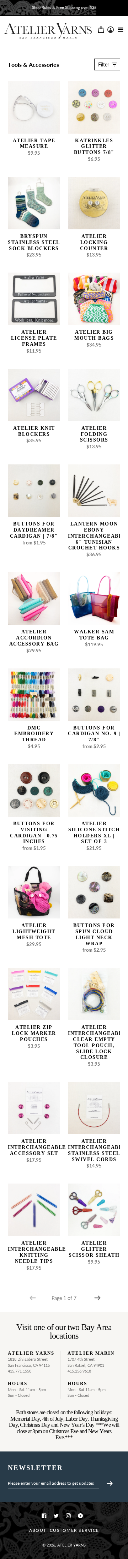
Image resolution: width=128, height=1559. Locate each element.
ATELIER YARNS (71, 1545)
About (37, 1530)
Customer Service (74, 1530)
